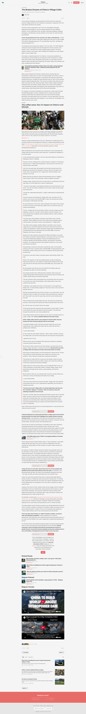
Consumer (24, 7)
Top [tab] (23, 657)
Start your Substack (40, 708)
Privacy (41, 705)
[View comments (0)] (33, 666)
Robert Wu (28, 582)
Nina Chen (33, 70)
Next (61, 652)
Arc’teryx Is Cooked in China (29, 679)
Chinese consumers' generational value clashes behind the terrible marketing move (37, 681)
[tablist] (28, 657)
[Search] (69, 2)
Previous (26, 652)
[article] (43, 663)
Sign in (82, 2)
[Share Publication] (71, 2)
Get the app (48, 708)
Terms (44, 705)
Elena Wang (27, 70)
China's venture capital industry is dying (32, 670)
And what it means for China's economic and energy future (33, 663)
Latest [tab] (26, 657)
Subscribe (76, 2)
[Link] (20, 556)
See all (24, 688)
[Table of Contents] (1, 357)
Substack (37, 711)
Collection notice (50, 705)
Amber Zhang (27, 14)
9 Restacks (35, 644)
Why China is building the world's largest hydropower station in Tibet (36, 661)
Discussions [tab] (30, 657)
